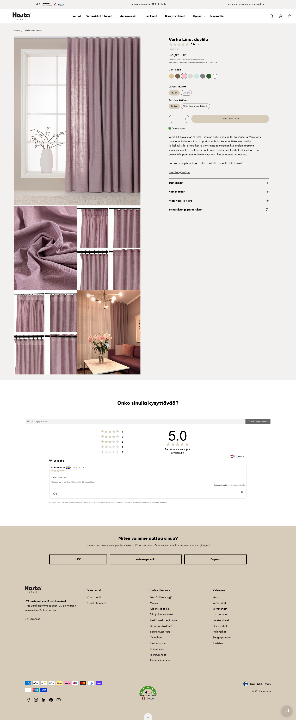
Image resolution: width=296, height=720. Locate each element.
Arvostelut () (175, 48)
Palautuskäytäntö (160, 660)
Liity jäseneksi (33, 618)
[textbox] (135, 421)
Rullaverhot (219, 631)
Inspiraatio (217, 16)
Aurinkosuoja (128, 16)
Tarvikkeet (150, 16)
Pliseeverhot (220, 626)
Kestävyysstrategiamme (163, 620)
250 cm (174, 106)
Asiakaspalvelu (145, 559)
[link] (280, 16)
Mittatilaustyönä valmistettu (195, 106)
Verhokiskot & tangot (99, 16)
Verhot (76, 16)
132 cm (174, 92)
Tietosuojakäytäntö (161, 626)
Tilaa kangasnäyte (179, 172)
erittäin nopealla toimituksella (226, 163)
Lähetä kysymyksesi (258, 421)
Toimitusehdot (158, 654)
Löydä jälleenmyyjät (161, 597)
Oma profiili (94, 597)
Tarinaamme (157, 649)
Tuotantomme (158, 643)
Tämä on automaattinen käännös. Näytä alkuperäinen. (73, 482)
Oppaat (197, 16)
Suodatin (58, 460)
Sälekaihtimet (221, 620)
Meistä (154, 602)
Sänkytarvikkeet (175, 16)
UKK (78, 559)
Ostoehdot (156, 637)
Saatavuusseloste (160, 631)
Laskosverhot (220, 614)
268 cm (186, 92)
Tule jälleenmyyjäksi (161, 614)
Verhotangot (220, 608)
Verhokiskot (219, 602)
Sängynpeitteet (222, 637)
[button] (49, 4)
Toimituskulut (185, 60)
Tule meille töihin (160, 608)
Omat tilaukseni (96, 602)
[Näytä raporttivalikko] (242, 493)
